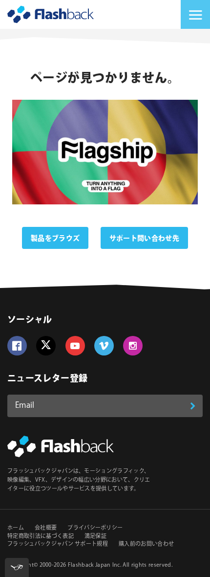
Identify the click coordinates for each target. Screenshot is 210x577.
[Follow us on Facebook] (17, 345)
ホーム (15, 528)
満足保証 (95, 536)
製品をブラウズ (55, 239)
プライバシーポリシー (95, 528)
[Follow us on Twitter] (46, 345)
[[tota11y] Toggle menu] (17, 567)
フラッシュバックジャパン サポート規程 (57, 544)
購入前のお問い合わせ (146, 544)
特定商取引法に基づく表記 (40, 536)
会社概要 (46, 528)
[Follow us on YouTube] (75, 345)
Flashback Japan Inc (94, 565)
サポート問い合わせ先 (144, 239)
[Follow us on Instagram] (133, 345)
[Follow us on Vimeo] (104, 345)
